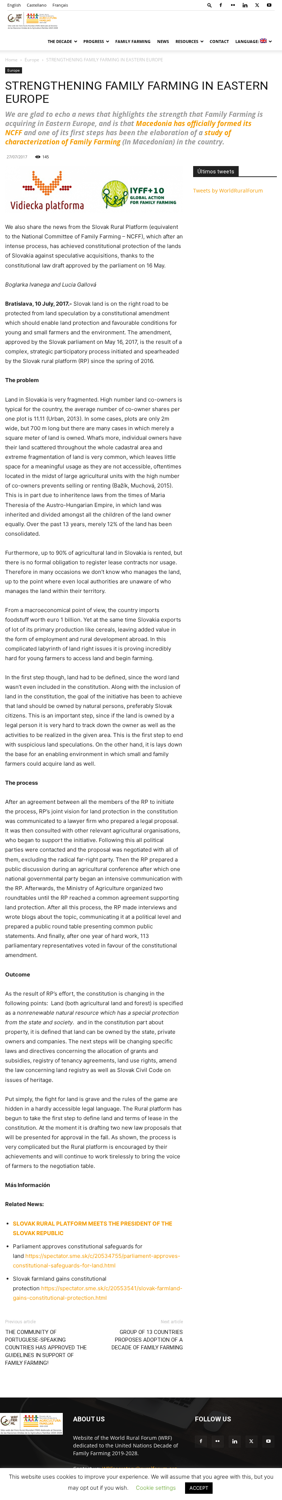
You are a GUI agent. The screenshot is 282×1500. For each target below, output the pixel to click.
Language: (247, 41)
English (14, 5)
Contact (219, 41)
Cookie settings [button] (156, 1487)
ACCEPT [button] (198, 1488)
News (163, 41)
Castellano (37, 5)
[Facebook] (220, 5)
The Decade (60, 41)
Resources (187, 41)
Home (11, 60)
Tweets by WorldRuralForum (228, 190)
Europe (32, 60)
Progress (93, 41)
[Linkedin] (244, 5)
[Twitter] (257, 5)
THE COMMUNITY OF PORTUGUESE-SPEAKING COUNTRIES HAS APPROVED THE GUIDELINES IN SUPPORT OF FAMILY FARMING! (46, 1347)
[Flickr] (232, 5)
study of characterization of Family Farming (118, 137)
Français (60, 5)
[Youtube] (269, 5)
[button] (209, 5)
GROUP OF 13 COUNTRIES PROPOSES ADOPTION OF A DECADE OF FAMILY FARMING (147, 1340)
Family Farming (133, 41)
